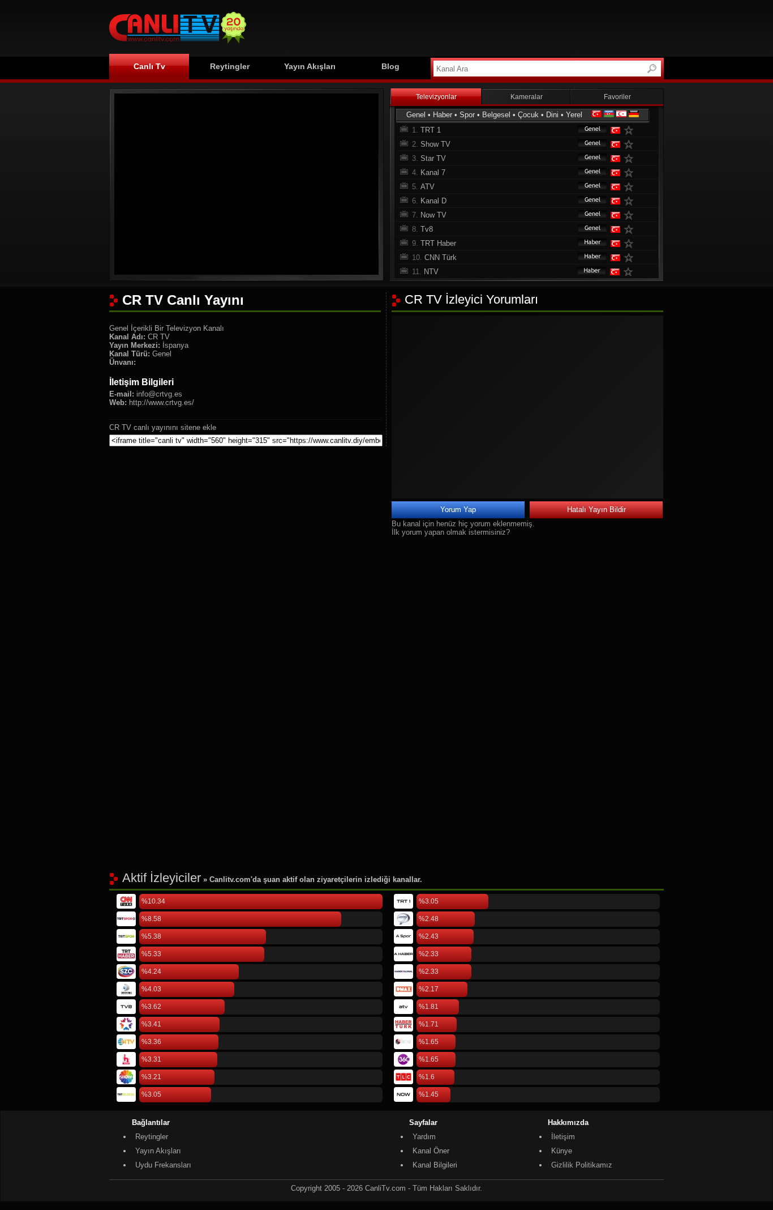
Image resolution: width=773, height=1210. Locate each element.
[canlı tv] (177, 45)
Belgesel (496, 114)
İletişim (563, 1136)
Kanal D (433, 201)
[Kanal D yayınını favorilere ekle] (630, 201)
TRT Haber (438, 243)
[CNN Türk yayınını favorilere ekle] (630, 257)
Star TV (433, 158)
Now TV (433, 215)
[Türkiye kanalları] (596, 114)
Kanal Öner (431, 1151)
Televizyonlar (436, 97)
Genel (416, 114)
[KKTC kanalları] (621, 114)
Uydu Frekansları (163, 1165)
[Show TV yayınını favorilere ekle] (630, 144)
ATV (427, 186)
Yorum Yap (458, 509)
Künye (561, 1151)
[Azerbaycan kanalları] (609, 114)
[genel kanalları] (587, 130)
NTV (431, 271)
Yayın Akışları (310, 66)
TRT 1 (430, 130)
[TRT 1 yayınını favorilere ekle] (630, 130)
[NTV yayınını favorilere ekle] (630, 272)
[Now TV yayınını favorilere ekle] (630, 215)
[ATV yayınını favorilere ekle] (630, 187)
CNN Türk (440, 257)
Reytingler (230, 66)
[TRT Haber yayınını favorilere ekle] (630, 243)
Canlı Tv (149, 66)
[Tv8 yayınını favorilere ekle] (630, 229)
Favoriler (617, 97)
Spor (467, 114)
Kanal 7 (432, 172)
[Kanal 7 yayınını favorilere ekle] (630, 172)
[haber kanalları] (587, 243)
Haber (442, 114)
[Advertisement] (458, 26)
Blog (390, 66)
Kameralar (526, 97)
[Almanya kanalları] (634, 114)
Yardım (424, 1136)
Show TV (435, 144)
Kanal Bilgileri (435, 1165)
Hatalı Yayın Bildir (596, 509)
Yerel (574, 114)
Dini (552, 114)
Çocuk (528, 114)
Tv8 (426, 229)
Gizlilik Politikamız (581, 1165)
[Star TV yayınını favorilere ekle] (630, 158)
